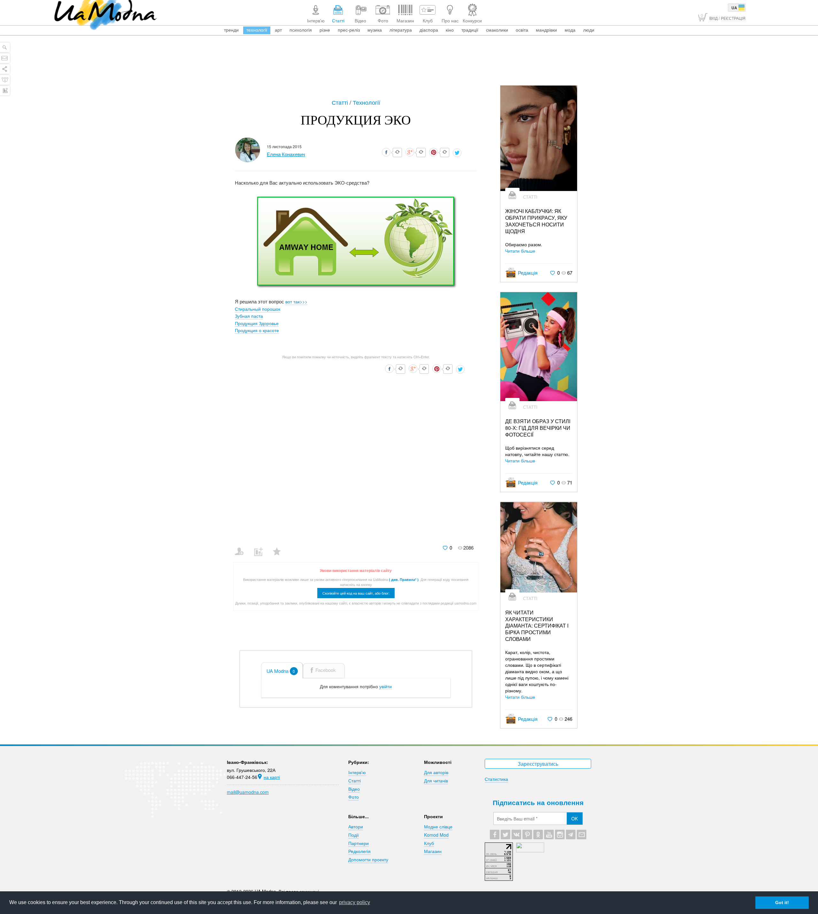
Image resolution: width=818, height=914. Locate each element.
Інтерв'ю (357, 772)
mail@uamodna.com (248, 792)
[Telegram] (570, 834)
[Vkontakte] (516, 834)
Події (353, 835)
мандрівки (546, 30)
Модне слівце (438, 826)
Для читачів (436, 780)
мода (570, 30)
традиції (469, 30)
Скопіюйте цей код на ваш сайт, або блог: (356, 593)
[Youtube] (549, 834)
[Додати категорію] (261, 547)
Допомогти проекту (368, 859)
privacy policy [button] (354, 902)
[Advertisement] (409, 67)
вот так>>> (296, 301)
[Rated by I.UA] (530, 850)
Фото (353, 797)
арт (278, 30)
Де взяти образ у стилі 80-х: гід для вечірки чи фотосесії (537, 428)
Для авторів (436, 772)
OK (574, 818)
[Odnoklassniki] (538, 834)
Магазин (433, 851)
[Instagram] (560, 834)
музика (374, 30)
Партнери (358, 843)
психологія (300, 30)
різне (325, 30)
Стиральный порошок (257, 309)
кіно (450, 30)
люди (588, 30)
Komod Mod (436, 835)
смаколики (497, 30)
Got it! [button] (782, 902)
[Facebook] (494, 834)
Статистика (496, 779)
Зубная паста (249, 316)
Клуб (429, 843)
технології (256, 30)
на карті (272, 777)
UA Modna (280, 670)
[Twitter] (505, 834)
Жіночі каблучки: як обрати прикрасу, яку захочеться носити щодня (536, 221)
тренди (231, 30)
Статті (341, 102)
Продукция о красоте (257, 330)
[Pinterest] (527, 834)
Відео (354, 789)
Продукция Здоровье (257, 323)
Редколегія (359, 851)
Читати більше (520, 251)
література (401, 30)
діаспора (429, 30)
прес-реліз (349, 30)
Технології (366, 102)
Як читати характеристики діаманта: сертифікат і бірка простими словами (536, 626)
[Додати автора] (242, 547)
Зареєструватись (538, 763)
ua (734, 8)
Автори (355, 826)
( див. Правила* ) (404, 579)
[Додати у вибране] (280, 547)
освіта (522, 30)
